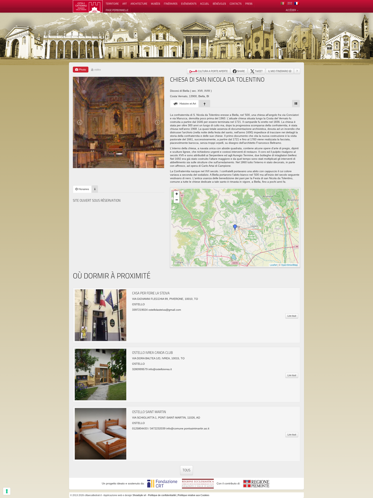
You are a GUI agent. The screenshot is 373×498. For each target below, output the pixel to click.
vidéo (97, 69)
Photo (82, 69)
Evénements (188, 3)
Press (248, 3)
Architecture (139, 3)
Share (241, 71)
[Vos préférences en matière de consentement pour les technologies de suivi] (6, 491)
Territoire (112, 3)
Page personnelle (117, 10)
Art (124, 3)
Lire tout (292, 316)
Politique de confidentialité (162, 495)
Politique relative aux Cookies (193, 495)
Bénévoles (219, 3)
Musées (155, 3)
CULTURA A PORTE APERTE (212, 71)
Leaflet (273, 264)
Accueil (204, 3)
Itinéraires (170, 3)
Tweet (258, 71)
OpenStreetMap (289, 264)
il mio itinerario (278, 71)
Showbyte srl (139, 495)
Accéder (291, 10)
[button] (235, 227)
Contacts (235, 3)
